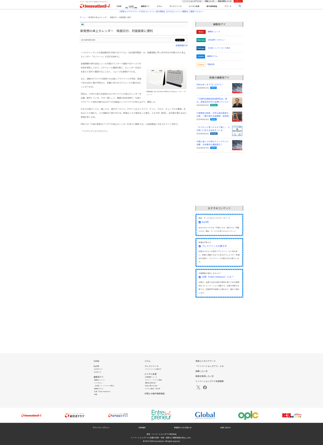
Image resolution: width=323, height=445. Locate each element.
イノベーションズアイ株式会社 (164, 434)
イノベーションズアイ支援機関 (209, 381)
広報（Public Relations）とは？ (218, 277)
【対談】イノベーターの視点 (218, 48)
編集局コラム (212, 56)
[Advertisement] (134, 159)
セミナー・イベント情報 (153, 380)
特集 (95, 394)
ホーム (82, 17)
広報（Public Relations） (102, 391)
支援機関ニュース (151, 377)
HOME (119, 6)
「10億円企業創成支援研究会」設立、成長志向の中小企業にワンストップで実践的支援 (212, 100)
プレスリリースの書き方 (214, 246)
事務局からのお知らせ (183, 428)
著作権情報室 (212, 6)
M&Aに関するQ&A (151, 386)
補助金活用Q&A (150, 383)
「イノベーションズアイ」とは (209, 366)
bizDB (131, 6)
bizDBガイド (98, 369)
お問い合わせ (225, 428)
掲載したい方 (209, 1)
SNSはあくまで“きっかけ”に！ (210, 84)
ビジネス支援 (194, 6)
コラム (159, 6)
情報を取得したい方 (225, 1)
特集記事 (210, 64)
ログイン (238, 1)
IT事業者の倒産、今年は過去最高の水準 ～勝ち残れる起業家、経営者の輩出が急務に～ (212, 115)
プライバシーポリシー (101, 428)
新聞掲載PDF (182, 45)
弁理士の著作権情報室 (154, 393)
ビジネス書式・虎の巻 (152, 389)
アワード (228, 6)
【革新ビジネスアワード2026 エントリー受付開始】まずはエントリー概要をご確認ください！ (161, 11)
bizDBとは (97, 372)
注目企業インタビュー (216, 40)
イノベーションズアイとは (192, 1)
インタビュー (98, 383)
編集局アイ (145, 6)
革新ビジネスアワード (205, 361)
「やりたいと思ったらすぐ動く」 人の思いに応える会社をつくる (213, 129)
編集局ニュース (214, 32)
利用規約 (142, 428)
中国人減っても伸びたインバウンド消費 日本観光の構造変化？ (212, 143)
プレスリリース (175, 6)
